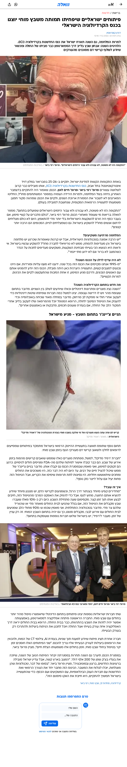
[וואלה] (63, 4)
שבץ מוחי (94, 683)
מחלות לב (105, 683)
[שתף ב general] (9, 4)
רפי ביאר (84, 683)
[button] (110, 4)
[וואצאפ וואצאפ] (16, 4)
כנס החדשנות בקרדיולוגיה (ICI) (66, 186)
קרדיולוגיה (116, 683)
